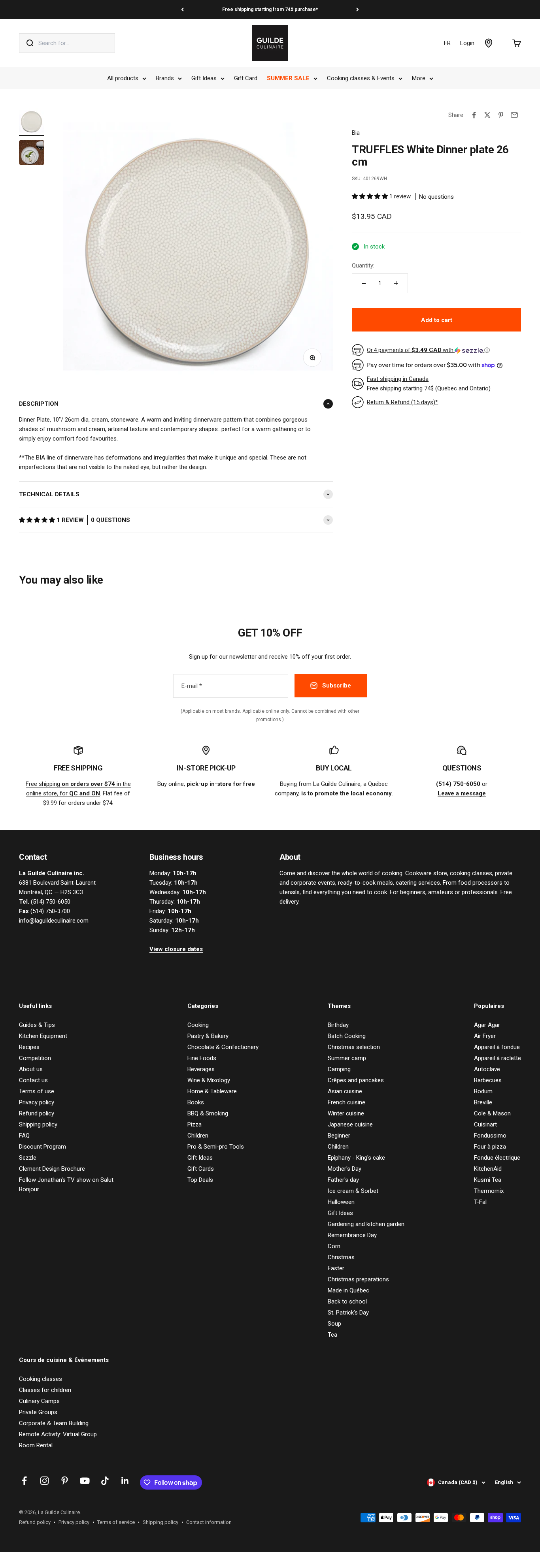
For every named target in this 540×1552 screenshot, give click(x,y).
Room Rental (36, 1445)
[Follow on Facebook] (24, 1480)
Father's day (343, 1179)
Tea (332, 1334)
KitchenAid (488, 1168)
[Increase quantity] (396, 283)
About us (31, 1069)
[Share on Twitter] (487, 115)
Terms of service (116, 1522)
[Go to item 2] (31, 154)
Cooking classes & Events (361, 78)
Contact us (33, 1080)
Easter (336, 1268)
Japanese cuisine (350, 1124)
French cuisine (346, 1102)
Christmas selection (354, 1047)
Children (197, 1135)
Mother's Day (344, 1168)
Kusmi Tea (487, 1179)
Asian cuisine (345, 1091)
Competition (35, 1058)
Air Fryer (485, 1036)
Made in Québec (348, 1290)
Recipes (29, 1047)
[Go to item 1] (31, 122)
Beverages (201, 1069)
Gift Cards (200, 1168)
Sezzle (27, 1157)
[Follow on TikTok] (105, 1480)
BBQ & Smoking (207, 1113)
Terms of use (36, 1091)
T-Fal (480, 1201)
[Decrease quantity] (363, 283)
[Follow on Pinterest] (64, 1480)
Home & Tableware (212, 1091)
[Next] (357, 9)
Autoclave (487, 1069)
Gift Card (245, 78)
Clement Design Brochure (52, 1168)
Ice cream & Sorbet (353, 1190)
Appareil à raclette (497, 1058)
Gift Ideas (204, 78)
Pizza (194, 1124)
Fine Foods (201, 1058)
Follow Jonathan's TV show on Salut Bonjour (66, 1184)
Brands (165, 78)
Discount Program (42, 1146)
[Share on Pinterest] (501, 115)
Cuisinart (485, 1124)
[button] (38, 520)
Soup (334, 1323)
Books (195, 1102)
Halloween (341, 1201)
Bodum (483, 1091)
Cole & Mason (492, 1113)
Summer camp (347, 1058)
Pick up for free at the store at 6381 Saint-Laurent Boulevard (270, 9)
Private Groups (38, 1412)
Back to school (347, 1301)
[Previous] (182, 9)
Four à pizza (490, 1146)
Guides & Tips (37, 1024)
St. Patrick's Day (348, 1312)
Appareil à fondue (497, 1047)
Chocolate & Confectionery (223, 1047)
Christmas (341, 1257)
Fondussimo (490, 1135)
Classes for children (45, 1390)
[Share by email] (514, 115)
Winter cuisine (346, 1113)
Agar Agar (487, 1024)
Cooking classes (40, 1378)
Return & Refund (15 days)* (402, 402)
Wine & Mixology (208, 1080)
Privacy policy (36, 1102)
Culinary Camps (39, 1401)
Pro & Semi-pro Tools (215, 1146)
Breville (483, 1102)
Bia (356, 132)
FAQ (24, 1135)
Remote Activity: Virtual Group (58, 1434)
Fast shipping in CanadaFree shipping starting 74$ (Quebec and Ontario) (429, 383)
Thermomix (489, 1190)
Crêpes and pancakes (356, 1080)
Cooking (198, 1024)
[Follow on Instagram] (44, 1480)
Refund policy (36, 1113)
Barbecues (488, 1080)
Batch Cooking (347, 1036)
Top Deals (200, 1179)
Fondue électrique (497, 1157)
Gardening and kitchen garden (366, 1224)
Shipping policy (38, 1124)
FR (447, 43)
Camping (339, 1069)
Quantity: (363, 265)
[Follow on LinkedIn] (125, 1480)
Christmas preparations (358, 1279)
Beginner (339, 1135)
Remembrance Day (352, 1235)
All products (122, 78)
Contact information (209, 1522)
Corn (334, 1246)
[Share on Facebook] (474, 115)
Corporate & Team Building (54, 1423)
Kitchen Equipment (43, 1036)
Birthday (338, 1024)
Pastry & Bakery (207, 1036)
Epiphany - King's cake (356, 1157)
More (418, 78)
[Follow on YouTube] (84, 1480)
